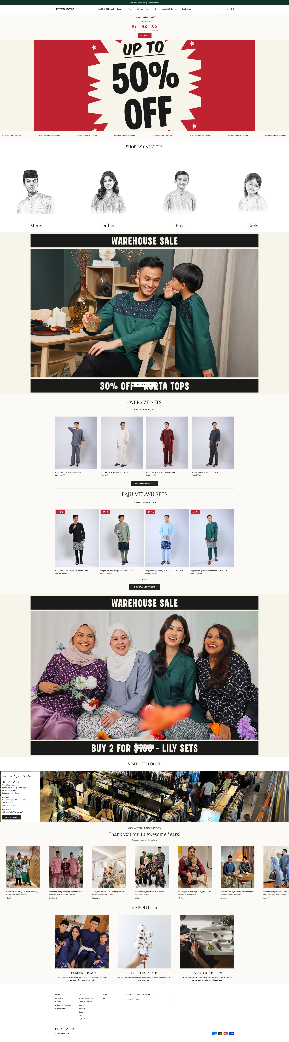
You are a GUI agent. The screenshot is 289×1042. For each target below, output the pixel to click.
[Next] (239, 538)
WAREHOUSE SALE (87, 998)
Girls (80, 1015)
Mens (81, 1005)
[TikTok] (14, 781)
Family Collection (85, 1002)
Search (105, 998)
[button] (232, 9)
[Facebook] (4, 782)
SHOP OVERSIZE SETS (144, 484)
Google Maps (11, 817)
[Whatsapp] (19, 782)
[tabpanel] (144, 451)
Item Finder (59, 998)
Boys (81, 1012)
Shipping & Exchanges (63, 1005)
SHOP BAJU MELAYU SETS (144, 388)
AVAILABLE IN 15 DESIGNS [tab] (144, 410)
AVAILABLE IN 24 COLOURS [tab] (144, 502)
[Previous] (49, 538)
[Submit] (170, 999)
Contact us (59, 1002)
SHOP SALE (144, 36)
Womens (82, 1008)
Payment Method (61, 1008)
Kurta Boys (65, 1034)
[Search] (222, 9)
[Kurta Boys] (64, 9)
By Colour (82, 1019)
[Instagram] (9, 782)
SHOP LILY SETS (144, 747)
